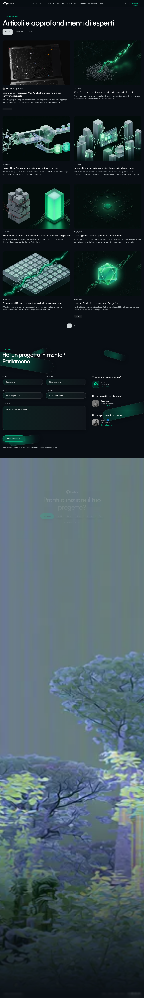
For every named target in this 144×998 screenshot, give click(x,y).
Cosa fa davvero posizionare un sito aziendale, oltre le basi (103, 92)
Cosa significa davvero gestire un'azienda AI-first (98, 235)
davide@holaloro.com (107, 425)
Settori (48, 3)
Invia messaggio (13, 439)
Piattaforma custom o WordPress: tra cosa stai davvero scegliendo (36, 235)
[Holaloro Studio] (8, 3)
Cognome (49, 376)
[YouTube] (139, 994)
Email (5, 390)
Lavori (60, 3)
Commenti (7, 404)
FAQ (102, 3)
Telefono (49, 390)
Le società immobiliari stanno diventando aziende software (103, 168)
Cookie (116, 994)
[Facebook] (135, 994)
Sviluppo (20, 32)
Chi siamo (72, 3)
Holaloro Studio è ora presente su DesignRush (96, 303)
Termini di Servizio (32, 447)
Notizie (33, 32)
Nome (5, 376)
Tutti (7, 32)
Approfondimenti (88, 3)
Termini (110, 994)
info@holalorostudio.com (72, 522)
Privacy (104, 994)
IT (124, 3)
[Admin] (23, 994)
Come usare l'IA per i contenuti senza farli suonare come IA (32, 303)
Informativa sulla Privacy (49, 447)
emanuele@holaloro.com (108, 406)
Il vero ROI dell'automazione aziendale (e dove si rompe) (30, 168)
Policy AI (122, 994)
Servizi (35, 3)
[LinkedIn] (132, 994)
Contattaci (134, 3)
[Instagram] (128, 994)
